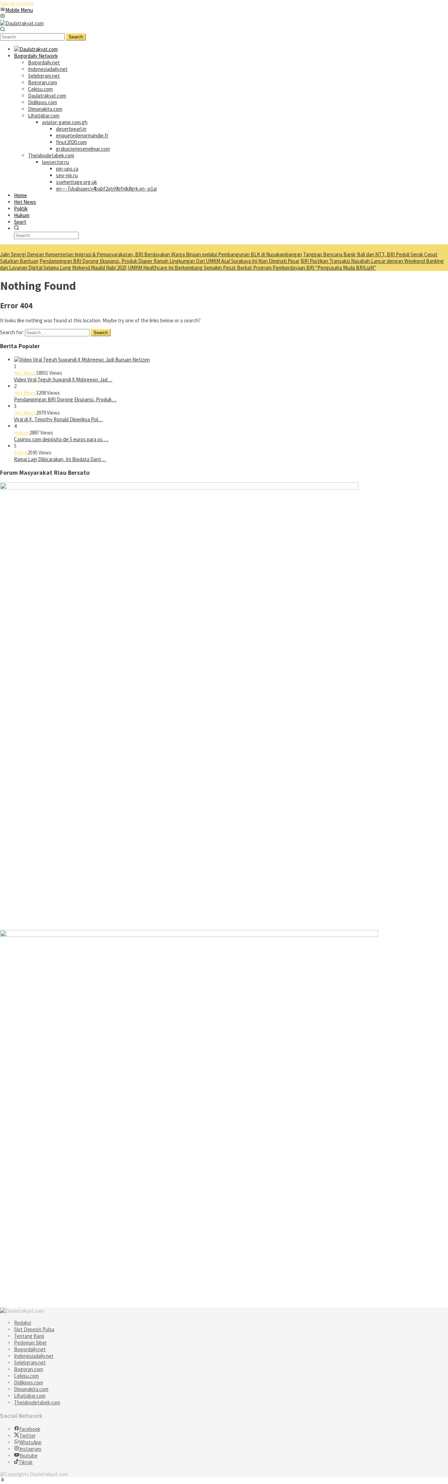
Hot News (25, 373)
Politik (21, 452)
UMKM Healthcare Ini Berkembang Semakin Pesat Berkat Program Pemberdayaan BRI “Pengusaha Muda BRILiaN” (252, 267)
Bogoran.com (28, 1369)
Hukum (21, 432)
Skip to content (17, 3)
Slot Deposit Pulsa (34, 1329)
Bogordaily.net (30, 1349)
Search (76, 37)
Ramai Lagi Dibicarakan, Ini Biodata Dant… (60, 459)
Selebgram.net (30, 1362)
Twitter (27, 1435)
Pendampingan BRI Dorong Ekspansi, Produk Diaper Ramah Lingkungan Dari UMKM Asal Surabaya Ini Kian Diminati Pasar (170, 261)
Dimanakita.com (31, 1389)
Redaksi (22, 1322)
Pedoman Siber (30, 1342)
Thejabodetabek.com (37, 1402)
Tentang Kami (29, 1336)
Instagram (30, 1449)
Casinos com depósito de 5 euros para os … (61, 439)
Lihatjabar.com (30, 1395)
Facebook (29, 1429)
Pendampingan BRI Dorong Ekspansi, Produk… (65, 399)
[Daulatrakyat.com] (22, 23)
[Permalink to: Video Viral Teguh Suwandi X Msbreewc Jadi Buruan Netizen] (82, 359)
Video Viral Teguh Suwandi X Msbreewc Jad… (63, 379)
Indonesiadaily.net (34, 1356)
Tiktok (26, 1462)
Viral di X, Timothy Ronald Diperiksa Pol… (58, 419)
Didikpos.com (28, 1382)
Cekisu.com (26, 1375)
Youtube (28, 1455)
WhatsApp (30, 1442)
